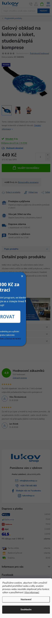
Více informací (31, 592)
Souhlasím (26, 609)
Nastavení (26, 599)
